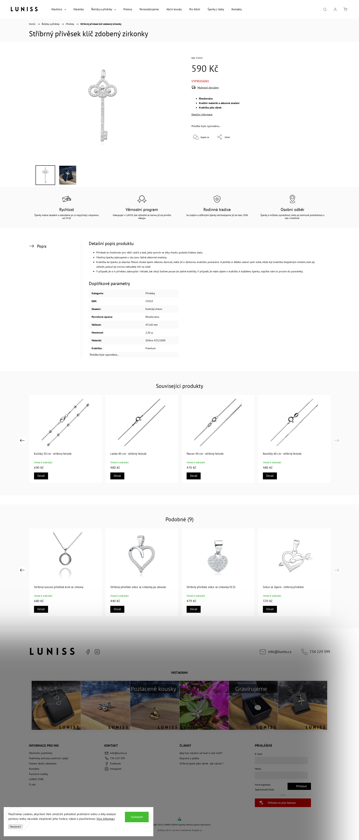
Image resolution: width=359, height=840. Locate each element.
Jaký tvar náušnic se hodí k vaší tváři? (201, 753)
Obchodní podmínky (40, 753)
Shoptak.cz (197, 830)
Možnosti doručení (208, 87)
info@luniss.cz (280, 651)
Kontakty (34, 768)
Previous (22, 440)
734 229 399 (320, 651)
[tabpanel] (294, 439)
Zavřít (312, 149)
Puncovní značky (38, 774)
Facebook (88, 652)
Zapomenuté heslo (264, 789)
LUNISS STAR (36, 779)
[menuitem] (58, 9)
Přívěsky (150, 293)
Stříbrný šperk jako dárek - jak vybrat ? (201, 763)
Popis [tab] (41, 246)
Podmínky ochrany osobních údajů (48, 758)
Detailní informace (201, 114)
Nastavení (15, 826)
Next (337, 440)
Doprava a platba (189, 758)
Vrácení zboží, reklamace (42, 763)
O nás (32, 784)
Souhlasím (137, 817)
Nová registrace (263, 784)
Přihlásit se (301, 787)
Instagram (97, 652)
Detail (41, 476)
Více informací (105, 819)
